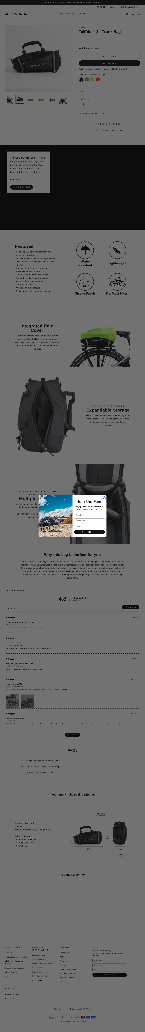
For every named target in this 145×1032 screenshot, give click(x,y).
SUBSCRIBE (89, 532)
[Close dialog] (104, 498)
